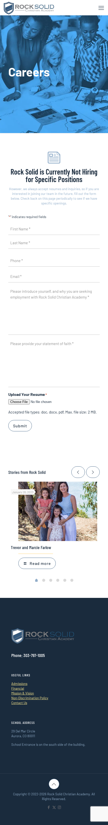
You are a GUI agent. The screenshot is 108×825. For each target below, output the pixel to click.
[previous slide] (78, 472)
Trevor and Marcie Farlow (31, 547)
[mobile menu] (101, 7)
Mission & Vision (22, 693)
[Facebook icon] (49, 807)
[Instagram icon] (59, 807)
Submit (20, 425)
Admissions (19, 684)
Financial (17, 688)
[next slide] (93, 472)
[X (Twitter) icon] (54, 807)
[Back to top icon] (54, 784)
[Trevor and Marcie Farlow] (57, 511)
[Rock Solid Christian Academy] (29, 7)
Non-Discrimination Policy (29, 698)
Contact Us (19, 703)
